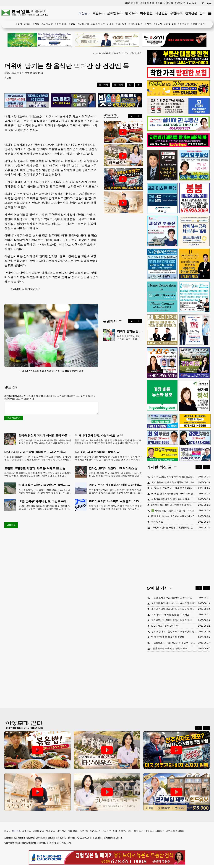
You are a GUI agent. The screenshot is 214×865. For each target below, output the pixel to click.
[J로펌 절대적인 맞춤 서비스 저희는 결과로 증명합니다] (162, 329)
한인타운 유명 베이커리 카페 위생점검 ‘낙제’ (173, 603)
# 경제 (27, 24)
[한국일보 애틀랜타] (24, 13)
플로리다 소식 (147, 3)
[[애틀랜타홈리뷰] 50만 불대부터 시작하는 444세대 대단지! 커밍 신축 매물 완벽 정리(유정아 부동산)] (107, 792)
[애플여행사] (195, 421)
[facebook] (138, 85)
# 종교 (110, 24)
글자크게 (118, 84)
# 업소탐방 (121, 24)
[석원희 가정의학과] (162, 421)
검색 (202, 13)
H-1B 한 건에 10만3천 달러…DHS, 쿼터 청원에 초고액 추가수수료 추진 (174, 493)
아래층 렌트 (157, 522)
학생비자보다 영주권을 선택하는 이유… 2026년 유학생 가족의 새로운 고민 (174, 482)
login (209, 3)
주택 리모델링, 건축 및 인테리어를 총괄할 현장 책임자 (174, 476)
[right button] (138, 116)
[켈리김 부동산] (194, 165)
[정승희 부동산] (194, 362)
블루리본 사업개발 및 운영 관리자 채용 (170, 499)
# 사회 (36, 24)
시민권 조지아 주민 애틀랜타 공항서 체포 (171, 597)
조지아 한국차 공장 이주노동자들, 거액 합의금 (174, 609)
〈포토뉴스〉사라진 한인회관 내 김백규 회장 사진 (174, 642)
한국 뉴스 (131, 13)
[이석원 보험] (178, 77)
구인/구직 (168, 3)
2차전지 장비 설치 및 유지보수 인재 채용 (171, 505)
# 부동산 (158, 24)
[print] (130, 85)
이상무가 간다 (131, 3)
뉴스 (101, 53)
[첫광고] (40, 40)
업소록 (158, 3)
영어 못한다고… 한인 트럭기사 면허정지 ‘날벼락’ (174, 631)
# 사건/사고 (47, 24)
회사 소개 (138, 831)
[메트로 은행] (194, 231)
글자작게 (103, 84)
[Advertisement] (122, 264)
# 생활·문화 (83, 24)
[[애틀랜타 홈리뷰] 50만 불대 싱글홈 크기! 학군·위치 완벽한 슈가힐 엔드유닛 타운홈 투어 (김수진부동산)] (176, 792)
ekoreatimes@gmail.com (110, 837)
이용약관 (160, 831)
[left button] (131, 116)
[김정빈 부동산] (195, 437)
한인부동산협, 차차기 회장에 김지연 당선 (171, 620)
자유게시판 (180, 3)
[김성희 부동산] (107, 40)
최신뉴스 (84, 13)
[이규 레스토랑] (174, 40)
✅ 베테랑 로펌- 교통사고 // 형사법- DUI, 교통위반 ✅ (174, 510)
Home (7, 831)
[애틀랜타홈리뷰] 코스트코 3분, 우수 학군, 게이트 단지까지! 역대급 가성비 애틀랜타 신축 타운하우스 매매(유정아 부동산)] (122, 156)
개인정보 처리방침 (175, 831)
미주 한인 (146, 13)
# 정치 (19, 24)
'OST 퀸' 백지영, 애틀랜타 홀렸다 (167, 637)
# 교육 (72, 24)
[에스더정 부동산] (194, 329)
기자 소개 (149, 831)
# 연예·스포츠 (198, 24)
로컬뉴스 (99, 13)
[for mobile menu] (210, 13)
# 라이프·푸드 (98, 24)
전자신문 (191, 13)
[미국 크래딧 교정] (120, 100)
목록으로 (11, 525)
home (95, 53)
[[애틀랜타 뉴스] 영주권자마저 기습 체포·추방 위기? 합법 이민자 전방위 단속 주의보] (122, 179)
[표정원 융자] (73, 100)
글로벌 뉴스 (115, 13)
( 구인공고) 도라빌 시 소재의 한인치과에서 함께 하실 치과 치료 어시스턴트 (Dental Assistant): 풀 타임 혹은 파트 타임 (174, 488)
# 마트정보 (183, 24)
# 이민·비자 (61, 24)
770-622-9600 (82, 837)
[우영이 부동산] (178, 95)
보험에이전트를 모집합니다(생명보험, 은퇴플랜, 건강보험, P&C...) (175, 527)
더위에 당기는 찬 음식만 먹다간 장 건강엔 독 (122, 53)
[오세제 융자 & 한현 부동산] (178, 64)
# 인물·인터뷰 (136, 24)
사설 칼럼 (161, 13)
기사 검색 (191, 3)
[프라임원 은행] (162, 198)
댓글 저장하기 (14, 418)
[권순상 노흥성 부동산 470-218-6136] (26, 100)
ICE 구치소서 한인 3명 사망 (164, 626)
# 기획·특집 (170, 24)
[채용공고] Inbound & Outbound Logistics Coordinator (174, 516)
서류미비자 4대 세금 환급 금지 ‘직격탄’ (170, 614)
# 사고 (148, 24)
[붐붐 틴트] (194, 198)
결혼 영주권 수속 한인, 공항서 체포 (170, 648)
